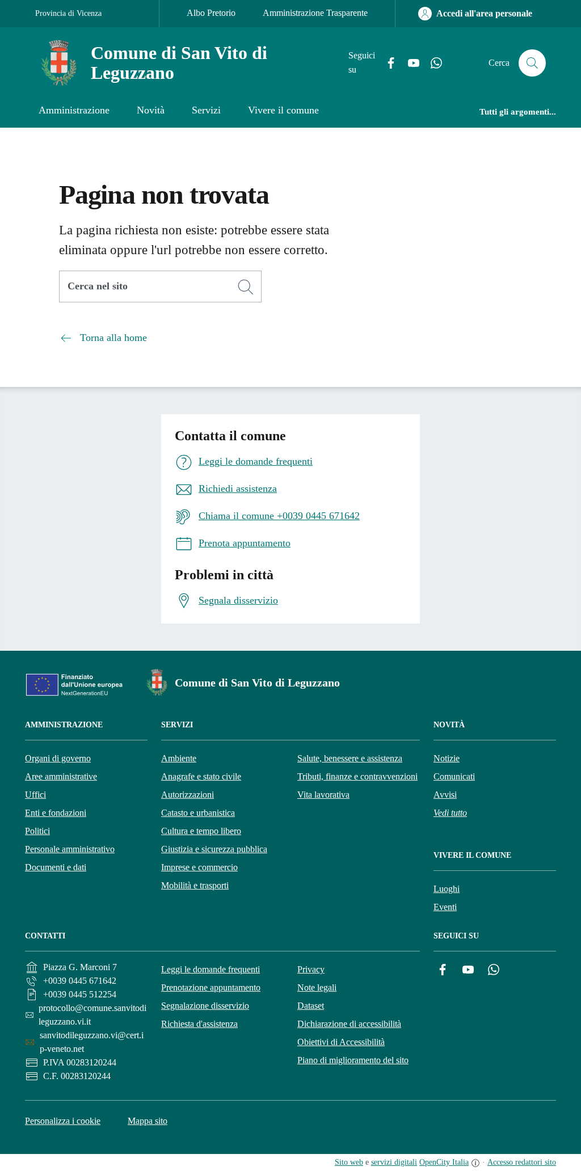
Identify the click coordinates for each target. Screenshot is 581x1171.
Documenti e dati (55, 867)
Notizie (446, 758)
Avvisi (445, 794)
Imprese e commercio (199, 867)
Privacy (311, 969)
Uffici (35, 794)
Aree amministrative (61, 776)
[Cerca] (245, 287)
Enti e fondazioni (55, 813)
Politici (37, 831)
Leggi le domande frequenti (210, 969)
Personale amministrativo (70, 849)
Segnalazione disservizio (205, 1005)
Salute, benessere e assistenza (349, 758)
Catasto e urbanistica (198, 813)
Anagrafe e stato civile (201, 776)
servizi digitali (394, 1162)
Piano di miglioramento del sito (353, 1060)
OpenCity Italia (444, 1162)
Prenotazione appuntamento (210, 987)
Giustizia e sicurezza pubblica (214, 849)
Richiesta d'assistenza (199, 1024)
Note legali (316, 987)
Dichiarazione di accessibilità (349, 1024)
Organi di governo (58, 758)
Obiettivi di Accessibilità (341, 1042)
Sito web (349, 1162)
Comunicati (454, 776)
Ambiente (178, 758)
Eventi (445, 907)
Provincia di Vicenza (68, 13)
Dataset (310, 1005)
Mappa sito (147, 1121)
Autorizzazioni (187, 794)
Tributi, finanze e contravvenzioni (357, 776)
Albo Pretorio (211, 13)
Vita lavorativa (323, 794)
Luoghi (446, 889)
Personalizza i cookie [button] (62, 1121)
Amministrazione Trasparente (315, 13)
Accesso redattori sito (521, 1162)
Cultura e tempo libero (201, 831)
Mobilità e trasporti (195, 885)
